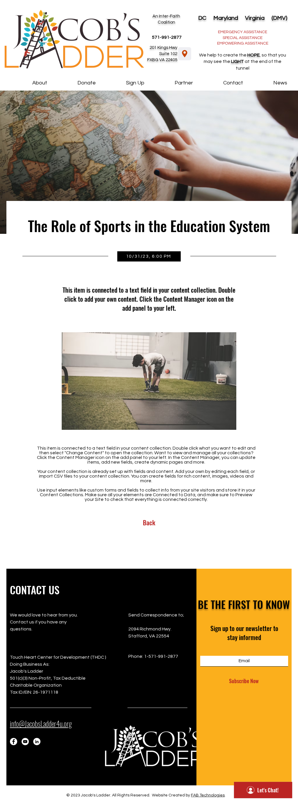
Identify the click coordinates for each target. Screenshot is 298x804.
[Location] (184, 53)
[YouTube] (25, 741)
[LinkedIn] (36, 741)
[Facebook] (13, 741)
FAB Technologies (208, 795)
